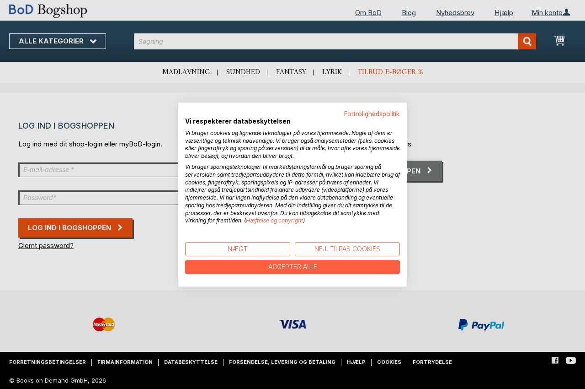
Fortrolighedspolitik (372, 114)
